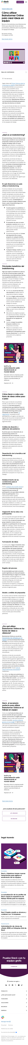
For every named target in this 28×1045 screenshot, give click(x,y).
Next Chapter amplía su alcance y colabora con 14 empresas (13, 913)
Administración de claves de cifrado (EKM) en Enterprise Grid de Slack (13, 928)
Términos (10, 1025)
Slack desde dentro (7, 39)
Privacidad (3, 1025)
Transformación (7, 9)
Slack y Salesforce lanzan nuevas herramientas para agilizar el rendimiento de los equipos (13, 875)
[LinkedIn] (6, 985)
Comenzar (20, 2)
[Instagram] (9, 985)
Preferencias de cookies (7, 1028)
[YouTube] (18, 985)
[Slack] (5, 2)
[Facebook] (12, 985)
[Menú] (26, 2)
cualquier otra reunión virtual (14, 487)
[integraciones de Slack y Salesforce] (14, 856)
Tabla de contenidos (7, 72)
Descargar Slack (5, 1021)
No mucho (14, 818)
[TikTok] (22, 985)
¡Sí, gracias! (14, 813)
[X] (15, 985)
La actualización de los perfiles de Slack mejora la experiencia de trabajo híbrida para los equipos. (13, 896)
